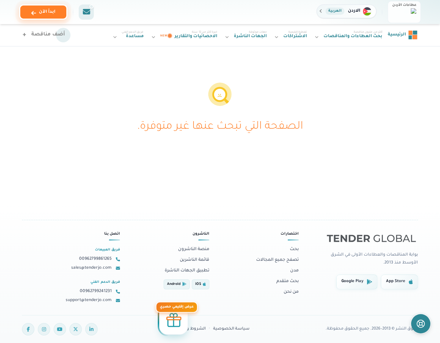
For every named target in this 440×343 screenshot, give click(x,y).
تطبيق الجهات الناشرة (187, 270)
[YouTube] (60, 329)
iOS (198, 284)
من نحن (291, 292)
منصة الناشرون (193, 249)
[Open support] (420, 323)
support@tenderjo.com (89, 300)
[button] (346, 11)
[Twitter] (75, 329)
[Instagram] (44, 329)
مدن (294, 270)
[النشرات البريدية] (86, 12)
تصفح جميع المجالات (277, 260)
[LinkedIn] (91, 329)
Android (173, 284)
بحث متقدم (287, 281)
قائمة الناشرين (194, 260)
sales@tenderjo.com (91, 268)
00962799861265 (95, 259)
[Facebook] (28, 329)
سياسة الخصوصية (231, 329)
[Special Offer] (173, 320)
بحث (294, 249)
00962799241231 (96, 291)
